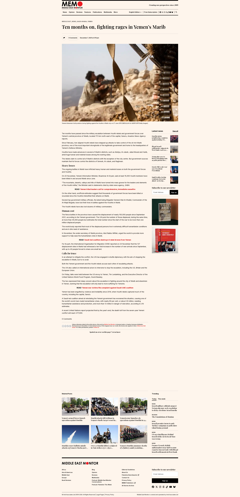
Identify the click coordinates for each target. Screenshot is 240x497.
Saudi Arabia (82, 21)
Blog (93, 469)
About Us (125, 472)
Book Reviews (66, 480)
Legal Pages (100, 494)
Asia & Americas (67, 472)
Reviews (79, 12)
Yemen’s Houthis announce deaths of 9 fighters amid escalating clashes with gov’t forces (133, 447)
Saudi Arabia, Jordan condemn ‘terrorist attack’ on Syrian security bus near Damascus (159, 179)
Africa (64, 469)
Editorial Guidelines (128, 469)
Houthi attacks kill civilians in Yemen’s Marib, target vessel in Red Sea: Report (103, 419)
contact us (96, 327)
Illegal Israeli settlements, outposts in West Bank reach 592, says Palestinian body (160, 148)
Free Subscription (150, 12)
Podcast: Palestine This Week (102, 484)
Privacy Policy (126, 480)
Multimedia (108, 12)
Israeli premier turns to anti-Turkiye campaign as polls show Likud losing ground (164, 425)
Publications (97, 12)
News (65, 12)
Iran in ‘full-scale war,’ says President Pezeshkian (160, 168)
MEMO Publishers (128, 483)
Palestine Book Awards (129, 475)
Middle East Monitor (109, 324)
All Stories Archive (128, 485)
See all (175, 131)
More (116, 12)
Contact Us (125, 477)
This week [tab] (161, 399)
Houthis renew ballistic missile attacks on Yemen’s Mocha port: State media (74, 447)
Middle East (66, 21)
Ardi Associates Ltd (172, 494)
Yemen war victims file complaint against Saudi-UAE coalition (107, 288)
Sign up (174, 192)
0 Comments (73, 38)
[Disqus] (105, 359)
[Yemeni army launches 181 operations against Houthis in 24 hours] (133, 407)
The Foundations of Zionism (163, 417)
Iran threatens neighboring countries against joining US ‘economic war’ (160, 138)
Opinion (72, 12)
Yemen (90, 21)
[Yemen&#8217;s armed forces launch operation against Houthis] (75, 407)
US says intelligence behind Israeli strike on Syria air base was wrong (163, 436)
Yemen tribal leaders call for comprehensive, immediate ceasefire (107, 189)
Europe (64, 477)
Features (87, 12)
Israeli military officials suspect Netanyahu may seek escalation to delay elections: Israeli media (164, 408)
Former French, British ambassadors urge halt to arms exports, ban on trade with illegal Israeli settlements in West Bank (165, 448)
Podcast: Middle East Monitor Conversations (101, 481)
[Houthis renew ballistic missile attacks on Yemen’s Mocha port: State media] (75, 434)
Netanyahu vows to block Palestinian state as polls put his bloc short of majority (160, 158)
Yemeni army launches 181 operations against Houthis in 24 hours (132, 419)
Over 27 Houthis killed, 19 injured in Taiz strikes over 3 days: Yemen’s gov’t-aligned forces (104, 447)
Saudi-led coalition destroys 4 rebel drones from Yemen (107, 240)
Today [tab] (154, 399)
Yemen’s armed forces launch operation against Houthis (73, 419)
